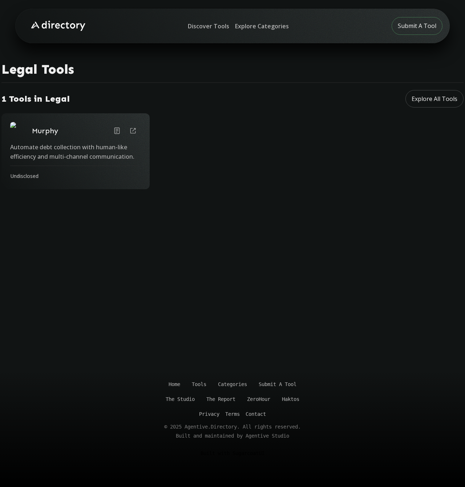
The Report (220, 399)
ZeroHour (258, 399)
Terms (232, 414)
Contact (256, 414)
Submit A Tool (417, 26)
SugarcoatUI (248, 453)
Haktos (290, 399)
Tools (199, 384)
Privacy (209, 414)
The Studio (180, 399)
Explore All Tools (434, 99)
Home (174, 384)
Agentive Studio (267, 436)
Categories (232, 384)
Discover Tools (208, 26)
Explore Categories (262, 26)
